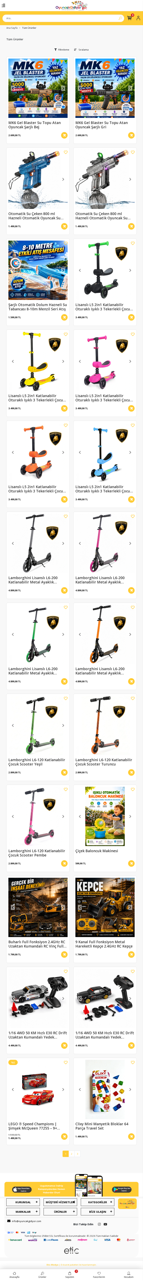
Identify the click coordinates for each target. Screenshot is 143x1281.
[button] (12, 88)
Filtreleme (63, 49)
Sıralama (83, 49)
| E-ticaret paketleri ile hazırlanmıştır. (72, 1264)
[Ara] (120, 18)
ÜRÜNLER (60, 1211)
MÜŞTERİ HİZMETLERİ (60, 1202)
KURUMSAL (23, 1202)
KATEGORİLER (97, 1202)
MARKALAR (23, 1211)
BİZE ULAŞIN (97, 1211)
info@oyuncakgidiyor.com (26, 1221)
